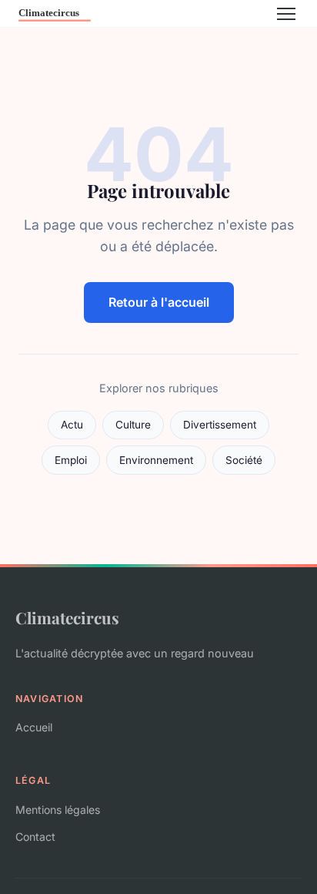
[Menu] (286, 14)
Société (243, 460)
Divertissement (219, 424)
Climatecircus (67, 617)
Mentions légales (57, 809)
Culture (133, 424)
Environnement (156, 460)
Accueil (33, 727)
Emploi (71, 460)
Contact (35, 836)
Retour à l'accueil (158, 302)
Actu (72, 424)
